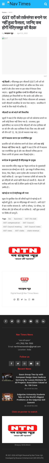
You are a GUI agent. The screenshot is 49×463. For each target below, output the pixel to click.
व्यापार (10, 12)
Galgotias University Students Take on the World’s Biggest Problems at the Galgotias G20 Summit (31, 398)
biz (10, 219)
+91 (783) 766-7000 (24, 343)
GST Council (28, 223)
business (18, 219)
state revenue (33, 231)
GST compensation (11, 223)
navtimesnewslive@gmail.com (27, 347)
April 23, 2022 (22, 33)
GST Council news (33, 227)
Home (4, 12)
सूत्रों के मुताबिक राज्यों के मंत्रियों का (23, 92)
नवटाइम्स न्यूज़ (8, 33)
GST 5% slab (30, 219)
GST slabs (19, 231)
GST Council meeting (12, 227)
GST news (7, 231)
